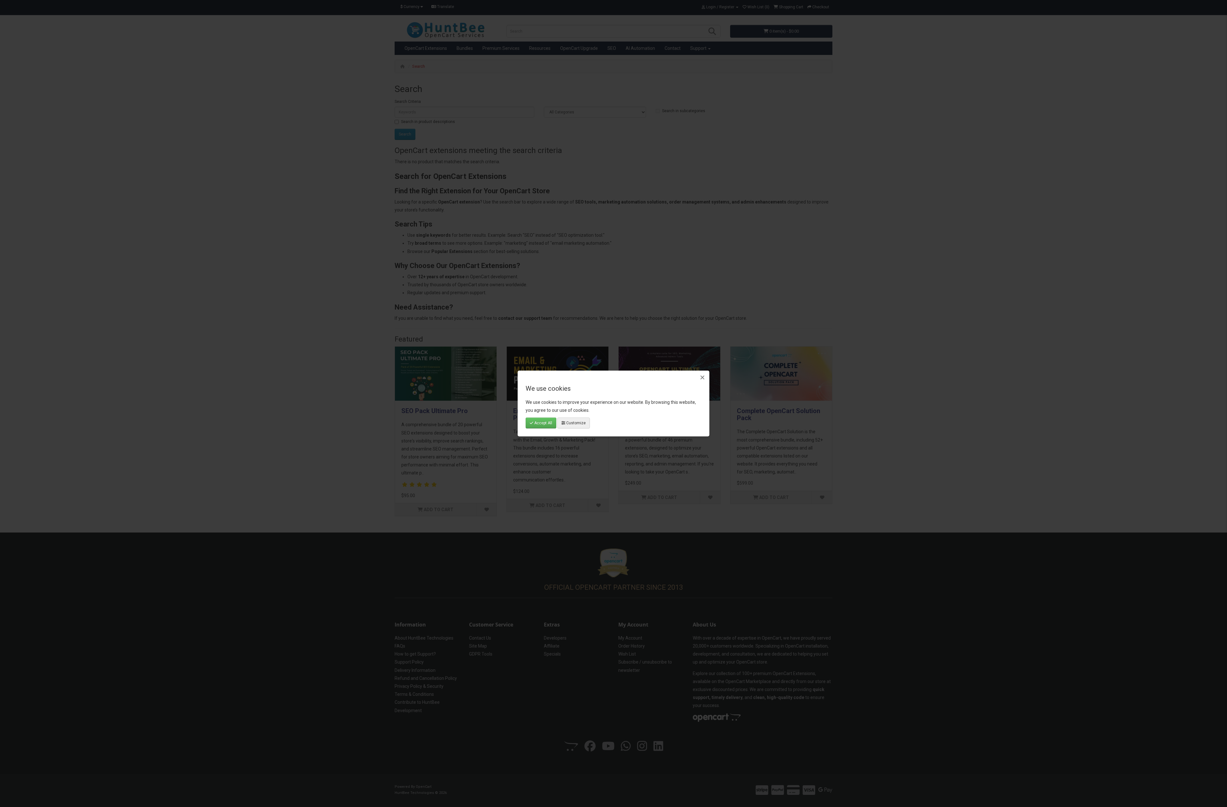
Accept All (542, 423)
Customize (575, 423)
